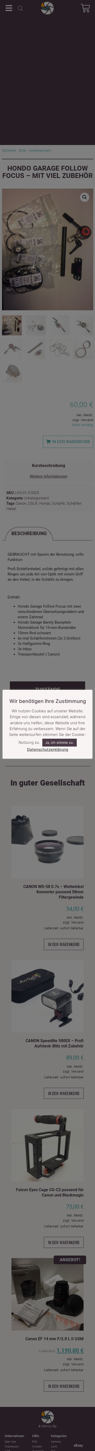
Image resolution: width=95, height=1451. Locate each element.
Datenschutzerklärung (47, 749)
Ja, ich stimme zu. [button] (59, 742)
